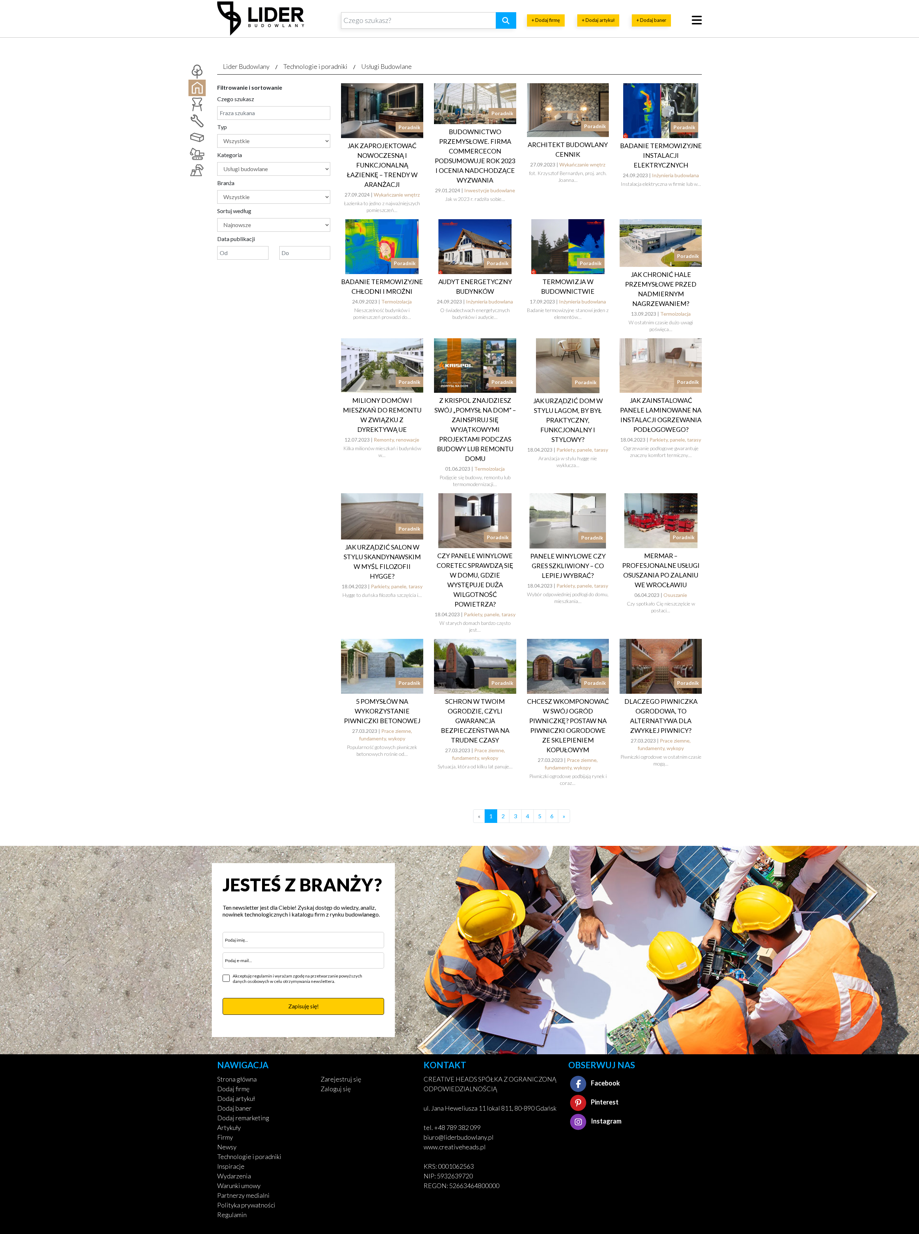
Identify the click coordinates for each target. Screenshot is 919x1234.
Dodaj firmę (233, 1089)
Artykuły (229, 1127)
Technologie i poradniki (315, 66)
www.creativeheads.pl (455, 1147)
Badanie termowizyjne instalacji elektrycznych (661, 155)
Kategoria (229, 154)
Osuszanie (675, 595)
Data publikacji (236, 238)
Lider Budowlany (246, 66)
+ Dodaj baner (651, 20)
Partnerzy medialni (243, 1195)
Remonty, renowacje (396, 440)
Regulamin (232, 1215)
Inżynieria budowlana (675, 175)
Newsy (227, 1147)
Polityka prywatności (246, 1205)
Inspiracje (230, 1166)
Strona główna (237, 1079)
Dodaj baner (234, 1108)
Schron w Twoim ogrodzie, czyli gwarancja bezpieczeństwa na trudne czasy (475, 720)
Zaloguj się (336, 1089)
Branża (225, 182)
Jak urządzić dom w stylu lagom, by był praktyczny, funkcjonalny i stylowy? (568, 420)
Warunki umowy (239, 1186)
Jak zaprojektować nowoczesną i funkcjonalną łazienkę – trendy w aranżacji (382, 165)
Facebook (605, 1083)
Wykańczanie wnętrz (397, 195)
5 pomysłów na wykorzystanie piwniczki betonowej (382, 711)
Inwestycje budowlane (489, 190)
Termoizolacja (396, 301)
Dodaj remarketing (243, 1118)
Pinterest (604, 1102)
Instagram (605, 1121)
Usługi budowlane (386, 66)
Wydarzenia (234, 1176)
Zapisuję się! (303, 1006)
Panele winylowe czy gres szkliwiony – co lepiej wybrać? (568, 565)
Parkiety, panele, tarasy (582, 450)
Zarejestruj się (341, 1079)
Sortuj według (234, 210)
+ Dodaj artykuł (598, 20)
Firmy (225, 1137)
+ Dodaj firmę (546, 20)
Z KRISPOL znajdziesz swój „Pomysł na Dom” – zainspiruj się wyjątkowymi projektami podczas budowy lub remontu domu (475, 429)
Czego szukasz (235, 98)
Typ (222, 126)
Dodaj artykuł (236, 1098)
